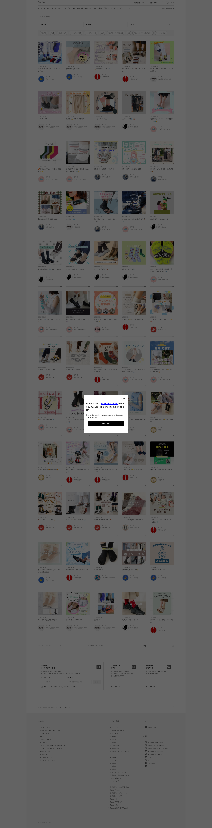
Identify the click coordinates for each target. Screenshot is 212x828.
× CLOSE (121, 399)
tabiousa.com (109, 403)
